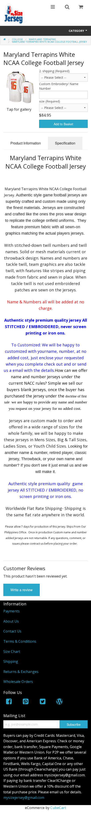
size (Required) (49, 101)
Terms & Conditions (19, 641)
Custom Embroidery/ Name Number (58, 86)
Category (77, 31)
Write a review (21, 589)
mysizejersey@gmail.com (23, 797)
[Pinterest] (25, 702)
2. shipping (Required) (54, 71)
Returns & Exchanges (20, 671)
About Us (11, 621)
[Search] (67, 7)
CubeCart (58, 807)
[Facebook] (9, 702)
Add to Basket (63, 124)
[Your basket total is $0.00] (81, 7)
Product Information (25, 143)
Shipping (10, 661)
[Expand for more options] (53, 7)
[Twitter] (42, 702)
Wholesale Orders (18, 681)
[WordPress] (59, 702)
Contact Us (12, 631)
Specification (65, 143)
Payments (11, 611)
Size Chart (11, 651)
